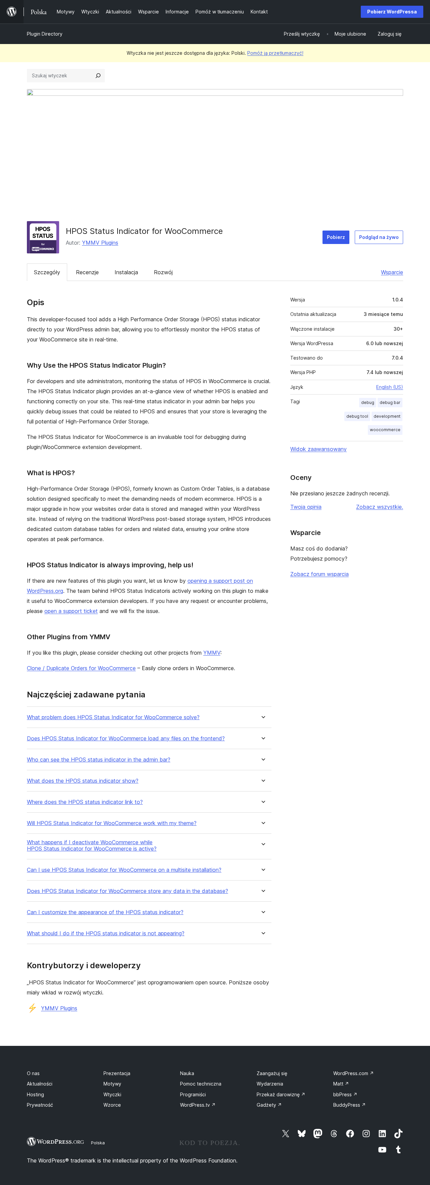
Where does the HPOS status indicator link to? (85, 802)
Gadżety (269, 1105)
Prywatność (40, 1105)
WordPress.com (353, 1073)
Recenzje (87, 272)
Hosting (35, 1094)
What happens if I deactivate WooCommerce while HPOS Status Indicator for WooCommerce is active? (92, 845)
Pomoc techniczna (200, 1084)
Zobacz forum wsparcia (319, 574)
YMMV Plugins (100, 242)
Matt (341, 1084)
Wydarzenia (270, 1084)
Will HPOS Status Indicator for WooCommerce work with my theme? (112, 823)
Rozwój (163, 272)
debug (367, 402)
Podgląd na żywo (379, 237)
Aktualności (39, 1084)
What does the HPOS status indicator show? (82, 781)
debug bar (390, 402)
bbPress (345, 1094)
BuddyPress (349, 1105)
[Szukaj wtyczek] (98, 75)
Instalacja (126, 272)
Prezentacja (116, 1073)
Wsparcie (392, 272)
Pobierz (336, 237)
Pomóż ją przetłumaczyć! (275, 53)
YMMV (211, 652)
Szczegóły (47, 272)
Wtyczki (112, 1094)
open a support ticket (71, 611)
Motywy (112, 1084)
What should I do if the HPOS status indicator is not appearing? (105, 933)
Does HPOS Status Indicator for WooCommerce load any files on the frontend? (126, 738)
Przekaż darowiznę (281, 1094)
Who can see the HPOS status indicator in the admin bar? (98, 760)
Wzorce (112, 1105)
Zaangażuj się (272, 1073)
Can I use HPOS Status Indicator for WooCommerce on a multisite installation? (124, 870)
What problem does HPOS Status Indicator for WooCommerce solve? (113, 717)
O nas (33, 1073)
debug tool (357, 416)
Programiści (193, 1094)
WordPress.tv (198, 1105)
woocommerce (385, 429)
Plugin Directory (44, 34)
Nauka (187, 1073)
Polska (98, 1142)
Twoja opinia (305, 506)
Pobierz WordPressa (392, 11)
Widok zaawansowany (318, 449)
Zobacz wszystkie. (379, 506)
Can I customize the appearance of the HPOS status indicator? (105, 912)
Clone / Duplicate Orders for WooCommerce (81, 668)
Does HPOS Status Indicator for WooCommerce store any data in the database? (127, 891)
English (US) (389, 387)
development (387, 416)
